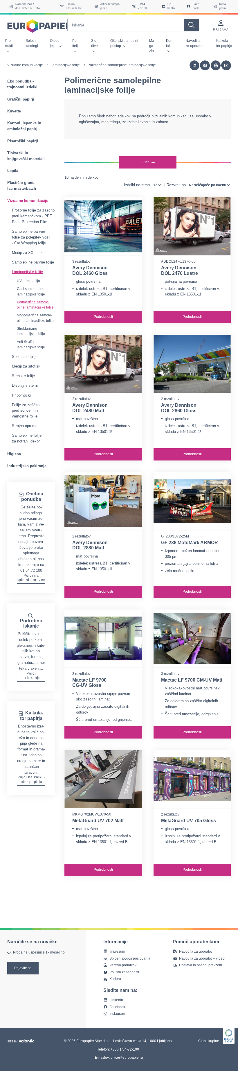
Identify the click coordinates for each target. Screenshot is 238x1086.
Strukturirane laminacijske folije (31, 331)
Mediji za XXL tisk (27, 252)
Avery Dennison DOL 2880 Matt (90, 545)
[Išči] (191, 25)
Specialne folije (24, 356)
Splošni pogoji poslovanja (129, 958)
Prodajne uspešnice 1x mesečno (39, 953)
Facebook (117, 1007)
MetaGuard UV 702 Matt (98, 820)
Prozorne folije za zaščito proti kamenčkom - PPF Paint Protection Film (33, 216)
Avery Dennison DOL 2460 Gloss (90, 270)
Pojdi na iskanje (31, 675)
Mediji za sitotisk (26, 366)
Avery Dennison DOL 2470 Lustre (179, 270)
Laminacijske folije (65, 65)
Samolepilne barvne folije (33, 262)
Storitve (94, 43)
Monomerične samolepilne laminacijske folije (35, 318)
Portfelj (75, 43)
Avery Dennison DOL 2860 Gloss (178, 408)
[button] (194, 65)
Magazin (152, 46)
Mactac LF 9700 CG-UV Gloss (89, 683)
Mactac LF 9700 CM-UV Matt (191, 680)
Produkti (9, 43)
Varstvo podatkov (122, 965)
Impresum (117, 951)
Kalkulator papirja (224, 43)
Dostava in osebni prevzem (200, 965)
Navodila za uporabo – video (202, 958)
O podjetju (55, 43)
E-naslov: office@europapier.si (119, 1057)
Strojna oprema (24, 426)
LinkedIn (116, 1000)
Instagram (117, 1014)
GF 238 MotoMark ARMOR (189, 542)
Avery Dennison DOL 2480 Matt (90, 408)
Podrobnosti (103, 317)
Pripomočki (21, 395)
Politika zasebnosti (124, 972)
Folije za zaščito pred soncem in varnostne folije (25, 411)
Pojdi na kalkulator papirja (31, 779)
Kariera (115, 979)
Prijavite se (23, 968)
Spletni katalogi (32, 43)
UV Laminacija (28, 281)
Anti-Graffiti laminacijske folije (31, 344)
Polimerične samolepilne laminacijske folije (35, 305)
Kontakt (170, 43)
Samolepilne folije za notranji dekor (27, 438)
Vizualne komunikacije (25, 65)
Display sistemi (25, 385)
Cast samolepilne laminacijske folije (31, 291)
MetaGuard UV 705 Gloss (188, 820)
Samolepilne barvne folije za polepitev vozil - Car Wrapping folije (31, 237)
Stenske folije (23, 376)
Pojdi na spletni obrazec (31, 578)
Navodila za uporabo (194, 43)
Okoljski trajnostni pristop (124, 43)
